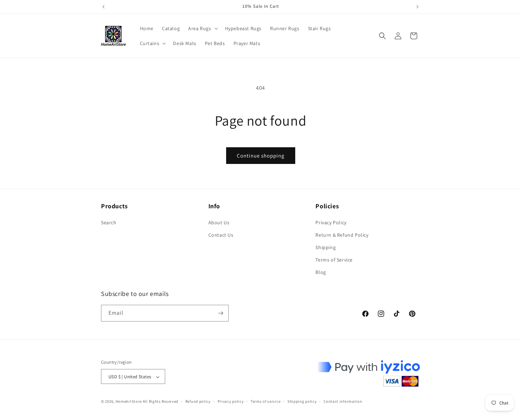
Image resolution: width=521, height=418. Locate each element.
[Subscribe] (220, 313)
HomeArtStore (129, 401)
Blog (320, 272)
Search (109, 222)
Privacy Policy (330, 222)
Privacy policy (231, 401)
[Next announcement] (417, 6)
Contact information (343, 401)
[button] (202, 28)
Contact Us (221, 235)
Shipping (325, 247)
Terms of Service (334, 260)
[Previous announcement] (103, 6)
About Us (219, 222)
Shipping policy (302, 401)
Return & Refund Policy (341, 235)
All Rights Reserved (160, 401)
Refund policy (198, 401)
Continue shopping (261, 155)
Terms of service (265, 401)
